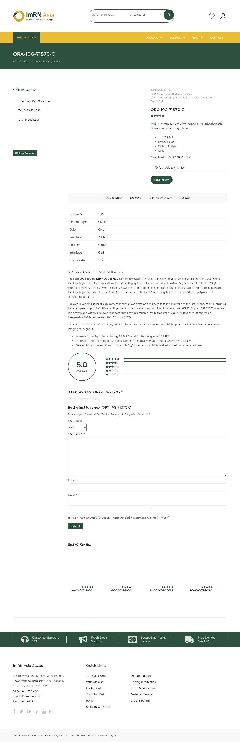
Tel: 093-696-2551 (29, 110)
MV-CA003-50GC (82, 590)
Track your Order (96, 676)
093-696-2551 (21, 686)
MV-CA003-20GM (161, 590)
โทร (184, 123)
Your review (76, 433)
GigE (58, 61)
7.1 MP (103, 237)
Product (153, 37)
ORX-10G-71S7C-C (183, 97)
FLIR (38, 61)
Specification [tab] (113, 198)
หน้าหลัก (17, 61)
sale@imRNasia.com (25, 691)
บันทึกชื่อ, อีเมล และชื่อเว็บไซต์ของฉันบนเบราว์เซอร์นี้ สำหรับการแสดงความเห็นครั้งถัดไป (119, 518)
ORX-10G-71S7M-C (204, 97)
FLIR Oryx (48, 61)
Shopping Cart (95, 694)
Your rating (75, 420)
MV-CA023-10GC (120, 590)
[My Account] (223, 16)
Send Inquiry (161, 179)
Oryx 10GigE (157, 101)
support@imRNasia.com (28, 696)
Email (72, 495)
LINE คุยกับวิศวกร (25, 153)
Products (29, 37)
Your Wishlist (94, 682)
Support (176, 37)
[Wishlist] (212, 16)
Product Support (140, 676)
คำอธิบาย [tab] (135, 198)
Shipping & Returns (98, 706)
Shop (197, 37)
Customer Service (141, 694)
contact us (165, 128)
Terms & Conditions (142, 688)
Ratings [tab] (185, 198)
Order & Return (140, 700)
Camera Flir (167, 97)
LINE (173, 123)
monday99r (27, 701)
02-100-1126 (39, 686)
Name (73, 480)
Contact (216, 37)
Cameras (29, 61)
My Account (93, 688)
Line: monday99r (28, 119)
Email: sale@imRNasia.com (35, 101)
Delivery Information (143, 682)
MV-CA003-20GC (201, 590)
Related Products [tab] (160, 198)
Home (90, 700)
